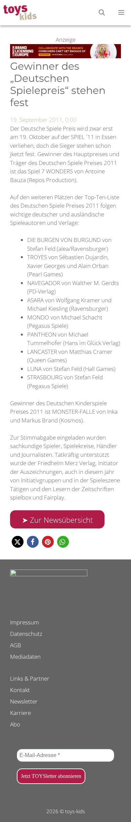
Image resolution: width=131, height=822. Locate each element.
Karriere (20, 713)
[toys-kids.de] (20, 13)
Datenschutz (26, 634)
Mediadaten (25, 656)
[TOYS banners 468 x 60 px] (65, 56)
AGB (15, 645)
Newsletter (24, 701)
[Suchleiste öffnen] (102, 12)
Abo (15, 724)
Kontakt (20, 690)
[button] (18, 542)
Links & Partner (29, 678)
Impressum (24, 622)
